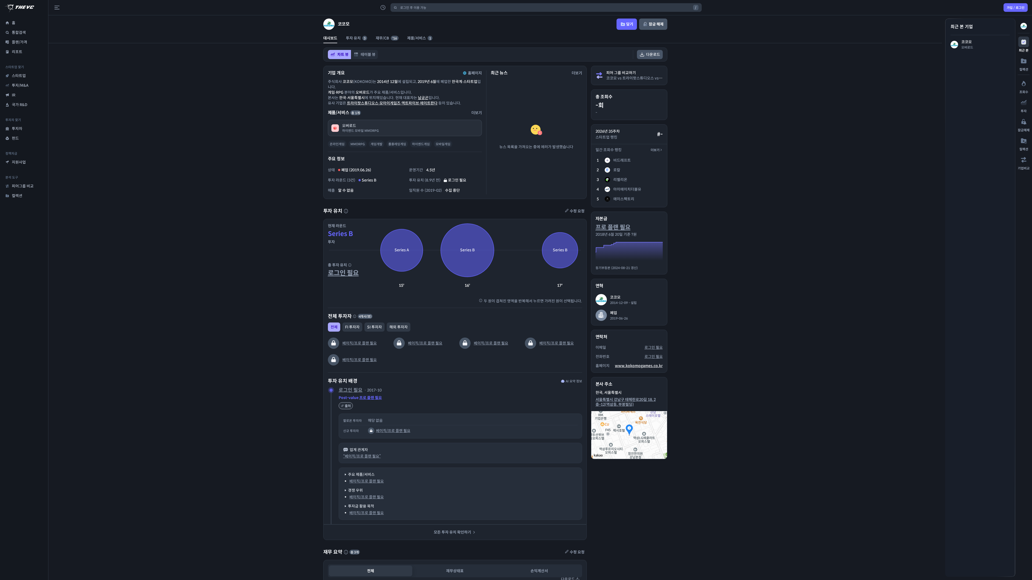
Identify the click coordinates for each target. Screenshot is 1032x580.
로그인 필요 (343, 273)
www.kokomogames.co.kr (639, 365)
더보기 (655, 150)
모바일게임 (443, 144)
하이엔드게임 (421, 144)
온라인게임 (337, 144)
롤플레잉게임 (397, 144)
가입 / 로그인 (1015, 8)
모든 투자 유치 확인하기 (452, 532)
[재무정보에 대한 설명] (345, 552)
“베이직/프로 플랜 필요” (362, 456)
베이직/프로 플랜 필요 (359, 343)
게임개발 (376, 144)
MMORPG (357, 144)
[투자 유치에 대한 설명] (345, 211)
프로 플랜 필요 (370, 397)
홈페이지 (475, 73)
